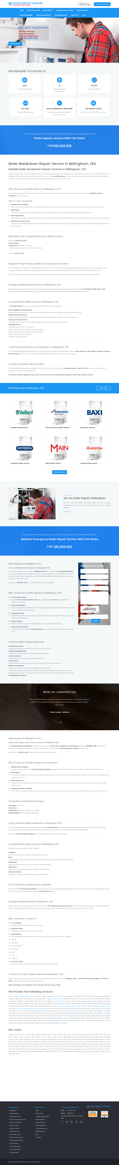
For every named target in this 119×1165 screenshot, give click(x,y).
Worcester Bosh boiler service (17, 1119)
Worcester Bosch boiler (73, 1006)
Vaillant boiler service (15, 1116)
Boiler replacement (26, 996)
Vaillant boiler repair (58, 1006)
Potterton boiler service (16, 1122)
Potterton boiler (86, 1006)
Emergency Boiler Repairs (65, 10)
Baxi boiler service (14, 1125)
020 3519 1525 (63, 145)
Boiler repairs (59, 999)
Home (22, 10)
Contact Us (74, 15)
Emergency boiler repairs (76, 1011)
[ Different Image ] (85, 621)
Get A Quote (104, 388)
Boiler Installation (33, 10)
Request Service (15, 41)
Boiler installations (48, 999)
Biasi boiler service (14, 1128)
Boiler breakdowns (60, 1001)
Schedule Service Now (102, 4)
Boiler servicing (59, 996)
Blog (84, 15)
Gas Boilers (81, 1021)
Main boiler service (15, 1131)
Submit (95, 621)
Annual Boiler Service (44, 15)
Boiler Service (47, 10)
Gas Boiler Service (82, 10)
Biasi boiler (33, 1008)
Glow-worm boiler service (16, 1137)
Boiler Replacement (26, 15)
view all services (59, 472)
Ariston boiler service (15, 1134)
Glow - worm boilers (23, 1008)
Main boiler (102, 1008)
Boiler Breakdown (61, 15)
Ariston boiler (41, 1008)
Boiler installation (14, 996)
